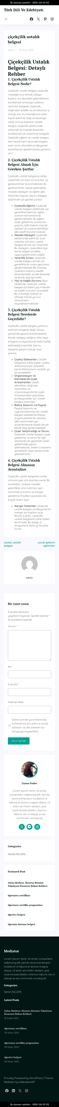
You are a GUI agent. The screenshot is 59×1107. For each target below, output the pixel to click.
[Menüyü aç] (6, 19)
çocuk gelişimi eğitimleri (46, 544)
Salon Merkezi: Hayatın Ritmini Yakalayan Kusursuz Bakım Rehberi (27, 884)
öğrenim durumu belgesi (21, 924)
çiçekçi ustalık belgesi (12, 544)
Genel (11, 854)
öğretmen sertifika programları (25, 905)
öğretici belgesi (16, 914)
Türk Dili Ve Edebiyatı (23, 9)
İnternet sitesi (16, 702)
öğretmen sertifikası (19, 895)
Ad (10, 666)
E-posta (13, 684)
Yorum (12, 626)
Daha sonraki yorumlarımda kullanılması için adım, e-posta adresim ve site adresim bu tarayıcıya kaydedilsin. (30, 725)
